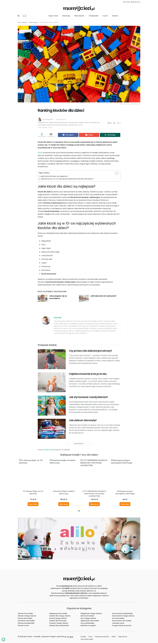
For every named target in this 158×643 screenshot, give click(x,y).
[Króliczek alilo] (79, 538)
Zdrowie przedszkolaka (26, 623)
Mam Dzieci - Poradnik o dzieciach (36, 636)
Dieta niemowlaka (87, 616)
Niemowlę (66, 16)
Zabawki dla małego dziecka (49, 22)
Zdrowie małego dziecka (27, 616)
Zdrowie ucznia (23, 625)
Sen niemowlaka (118, 618)
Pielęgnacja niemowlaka (58, 613)
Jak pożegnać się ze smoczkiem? (58, 297)
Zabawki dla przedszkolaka (56, 125)
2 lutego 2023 (60, 119)
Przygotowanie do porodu (121, 625)
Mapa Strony (122, 637)
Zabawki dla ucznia (75, 125)
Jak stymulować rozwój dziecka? (88, 397)
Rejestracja (136, 2)
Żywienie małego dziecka (58, 623)
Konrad (49, 119)
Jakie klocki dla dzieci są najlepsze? (54, 176)
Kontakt (83, 637)
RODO (114, 637)
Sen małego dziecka (88, 618)
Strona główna (23, 22)
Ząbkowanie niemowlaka (90, 621)
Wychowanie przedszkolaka (122, 613)
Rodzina (115, 16)
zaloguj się (47, 450)
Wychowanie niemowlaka (121, 621)
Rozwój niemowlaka (25, 618)
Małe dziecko (79, 16)
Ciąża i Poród (53, 16)
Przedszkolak (93, 16)
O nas (90, 637)
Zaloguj (127, 2)
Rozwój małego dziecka (58, 618)
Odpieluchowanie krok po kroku (88, 374)
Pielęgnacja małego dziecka (91, 613)
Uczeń (105, 16)
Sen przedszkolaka (87, 623)
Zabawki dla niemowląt (57, 621)
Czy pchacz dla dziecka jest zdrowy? (90, 350)
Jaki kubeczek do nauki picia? (103, 296)
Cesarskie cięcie (118, 623)
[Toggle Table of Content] (115, 173)
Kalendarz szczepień (88, 625)
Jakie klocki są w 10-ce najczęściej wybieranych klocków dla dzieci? (67, 179)
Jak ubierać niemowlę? (83, 420)
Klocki (40, 152)
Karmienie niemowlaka (26, 621)
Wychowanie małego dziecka (123, 616)
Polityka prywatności (102, 637)
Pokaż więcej (79, 443)
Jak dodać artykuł (87, 639)
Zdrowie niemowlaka (25, 613)
